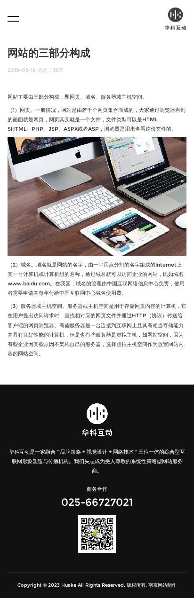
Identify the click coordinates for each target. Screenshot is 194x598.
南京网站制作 (162, 585)
